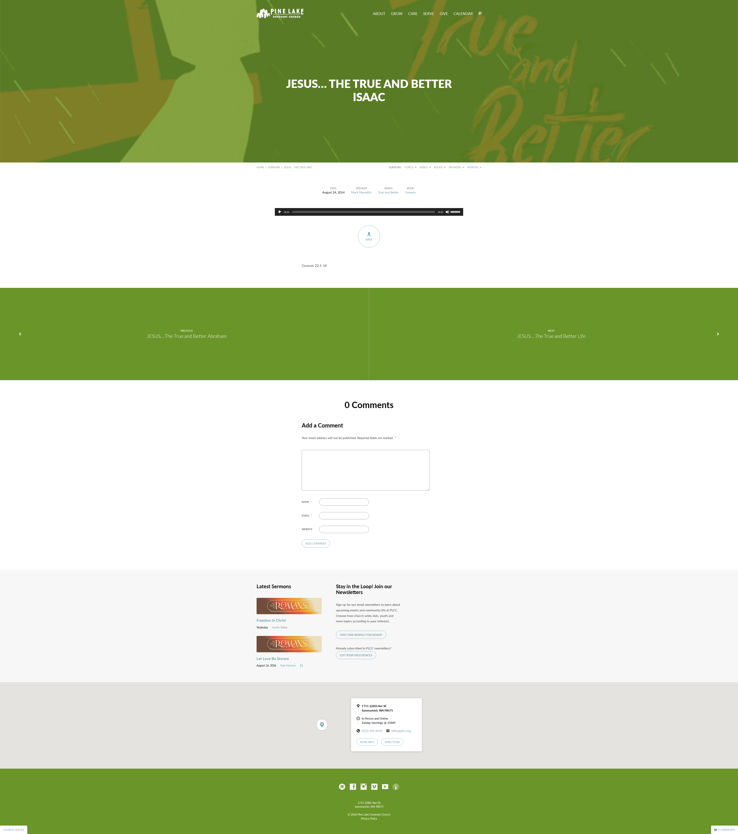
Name (307, 502)
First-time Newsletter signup (361, 635)
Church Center (13, 830)
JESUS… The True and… (299, 167)
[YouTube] (385, 787)
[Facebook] (353, 787)
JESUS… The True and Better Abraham (187, 336)
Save (369, 239)
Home (260, 167)
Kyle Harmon (288, 665)
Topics (409, 167)
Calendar (463, 13)
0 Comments (726, 830)
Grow (397, 13)
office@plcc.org (401, 731)
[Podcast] (396, 787)
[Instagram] (364, 787)
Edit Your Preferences (356, 655)
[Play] (280, 212)
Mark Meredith (361, 192)
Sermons (274, 167)
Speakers (455, 167)
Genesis (410, 192)
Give (444, 13)
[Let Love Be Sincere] (289, 649)
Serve (428, 13)
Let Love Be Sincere (273, 658)
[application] (369, 212)
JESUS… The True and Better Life (551, 336)
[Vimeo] (374, 787)
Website (307, 529)
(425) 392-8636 (372, 731)
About (379, 13)
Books (438, 167)
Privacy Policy (369, 818)
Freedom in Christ (271, 620)
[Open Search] (479, 13)
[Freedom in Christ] (289, 611)
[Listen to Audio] (301, 665)
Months (473, 167)
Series (424, 167)
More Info (367, 742)
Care (413, 13)
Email (307, 515)
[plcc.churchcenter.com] (342, 787)
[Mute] (447, 212)
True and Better (388, 192)
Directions (392, 742)
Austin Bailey (280, 627)
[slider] (455, 211)
